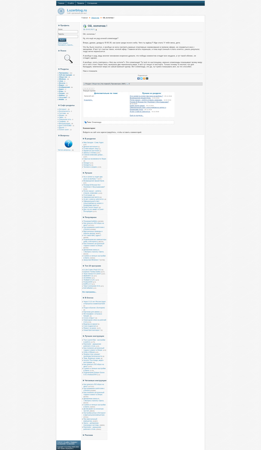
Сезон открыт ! (89, 318)
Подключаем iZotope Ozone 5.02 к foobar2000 (94, 374)
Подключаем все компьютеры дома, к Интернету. (94, 241)
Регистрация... (63, 43)
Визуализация (64, 123)
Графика (62, 121)
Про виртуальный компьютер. (90, 420)
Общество (95, 18)
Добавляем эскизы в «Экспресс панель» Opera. (93, 251)
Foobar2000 (88, 282)
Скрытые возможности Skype (94, 159)
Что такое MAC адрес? (92, 235)
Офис (61, 117)
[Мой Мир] (147, 78)
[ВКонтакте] (138, 78)
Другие (61, 128)
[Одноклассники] (144, 78)
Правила (74, 442)
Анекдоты (87, 165)
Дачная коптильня (90, 147)
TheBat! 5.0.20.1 (89, 280)
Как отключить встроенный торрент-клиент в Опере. (93, 245)
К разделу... (88, 100)
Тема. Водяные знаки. (91, 358)
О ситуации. (88, 195)
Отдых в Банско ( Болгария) (94, 308)
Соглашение (61, 443)
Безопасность (64, 111)
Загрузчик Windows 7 (91, 260)
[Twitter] (141, 78)
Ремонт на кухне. (90, 328)
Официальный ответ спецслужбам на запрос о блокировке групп (93, 203)
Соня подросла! (89, 326)
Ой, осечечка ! (97, 25)
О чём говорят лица (91, 149)
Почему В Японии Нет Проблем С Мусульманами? (149, 102)
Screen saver (64, 130)
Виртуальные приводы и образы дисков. (92, 232)
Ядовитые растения (91, 151)
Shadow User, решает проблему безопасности (92, 355)
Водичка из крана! (90, 324)
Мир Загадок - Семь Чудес (93, 142)
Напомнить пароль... (66, 45)
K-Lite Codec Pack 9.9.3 (92, 270)
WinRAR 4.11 (88, 276)
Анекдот (86, 163)
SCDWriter (87, 278)
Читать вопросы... (65, 150)
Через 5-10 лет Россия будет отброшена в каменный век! (94, 303)
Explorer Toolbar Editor (91, 272)
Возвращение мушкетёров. (140, 98)
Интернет (63, 109)
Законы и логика (89, 153)
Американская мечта (91, 197)
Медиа (61, 115)
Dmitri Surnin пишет (137, 106)
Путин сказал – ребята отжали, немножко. (146, 100)
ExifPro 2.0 (87, 284)
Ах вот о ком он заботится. (140, 111)
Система (62, 113)
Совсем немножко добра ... (93, 155)
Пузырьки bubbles (90, 221)
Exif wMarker (88, 288)
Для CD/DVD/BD (65, 125)
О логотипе (70, 443)
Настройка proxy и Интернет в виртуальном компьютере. (94, 414)
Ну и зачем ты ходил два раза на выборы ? (146, 96)
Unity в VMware (89, 352)
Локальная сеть (65, 119)
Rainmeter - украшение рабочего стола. (92, 345)
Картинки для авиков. (91, 312)
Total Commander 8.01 (91, 286)
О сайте (66, 442)
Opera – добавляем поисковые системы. (91, 424)
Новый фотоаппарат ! (91, 330)
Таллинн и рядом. (90, 167)
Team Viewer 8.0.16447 (92, 274)
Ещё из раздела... (137, 115)
